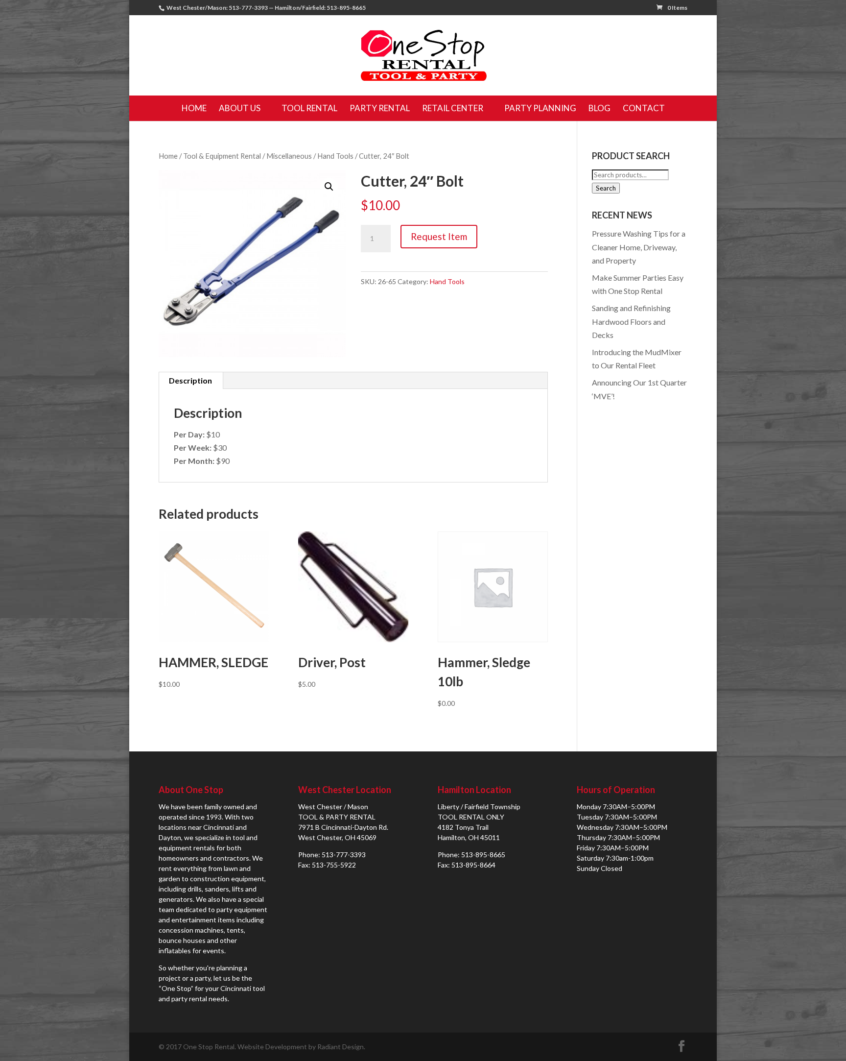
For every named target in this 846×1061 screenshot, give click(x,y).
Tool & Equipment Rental (222, 155)
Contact (644, 108)
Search (606, 188)
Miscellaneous (289, 155)
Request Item (439, 236)
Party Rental (380, 108)
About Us (239, 108)
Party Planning (540, 108)
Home (194, 108)
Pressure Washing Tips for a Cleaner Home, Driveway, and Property (638, 247)
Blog (599, 108)
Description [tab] (190, 380)
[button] (329, 186)
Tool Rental (309, 108)
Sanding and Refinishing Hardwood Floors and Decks (631, 321)
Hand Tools (335, 155)
